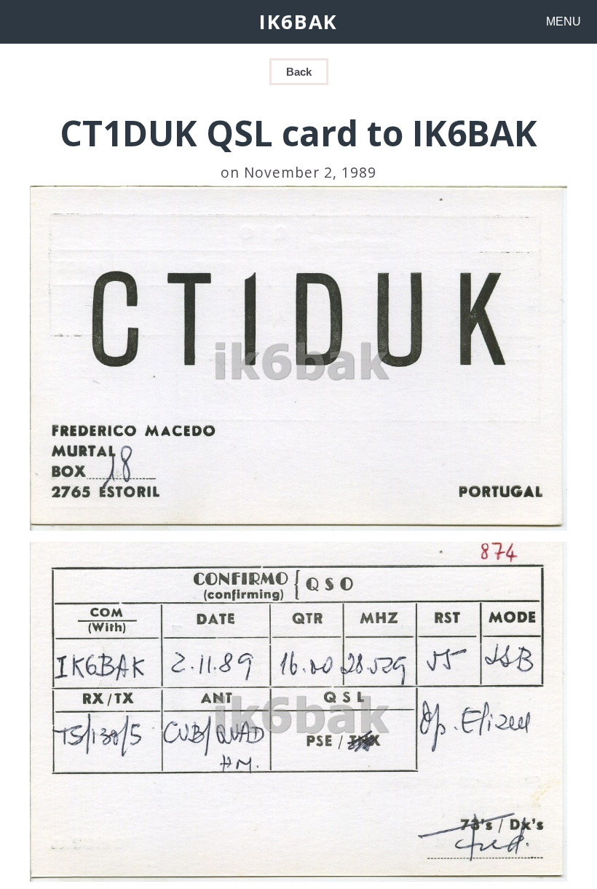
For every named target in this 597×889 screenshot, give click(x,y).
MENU (563, 21)
